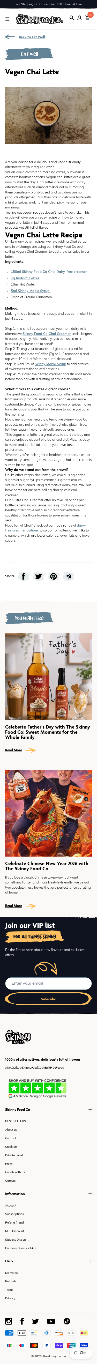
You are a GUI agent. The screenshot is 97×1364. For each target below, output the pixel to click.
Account (10, 1205)
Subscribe (48, 999)
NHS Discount (14, 1231)
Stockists (11, 1147)
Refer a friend (14, 1222)
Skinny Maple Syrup (50, 364)
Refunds (11, 1281)
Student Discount (16, 1240)
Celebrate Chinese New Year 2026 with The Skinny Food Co (46, 866)
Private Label (14, 1155)
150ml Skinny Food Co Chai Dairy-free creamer (49, 272)
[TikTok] (66, 1321)
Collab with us (15, 1172)
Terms (9, 1290)
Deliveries (11, 1273)
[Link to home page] (39, 18)
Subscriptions (14, 1214)
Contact (10, 1138)
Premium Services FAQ (20, 1248)
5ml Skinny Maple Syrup (30, 291)
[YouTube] (51, 1321)
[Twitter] (35, 1321)
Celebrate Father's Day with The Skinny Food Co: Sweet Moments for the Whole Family (47, 732)
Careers (10, 1181)
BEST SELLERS (15, 1121)
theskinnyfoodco (54, 1356)
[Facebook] (22, 1321)
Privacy (10, 1298)
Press (9, 1164)
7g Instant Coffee (25, 278)
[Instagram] (8, 1321)
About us (11, 1130)
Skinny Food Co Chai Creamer (47, 334)
